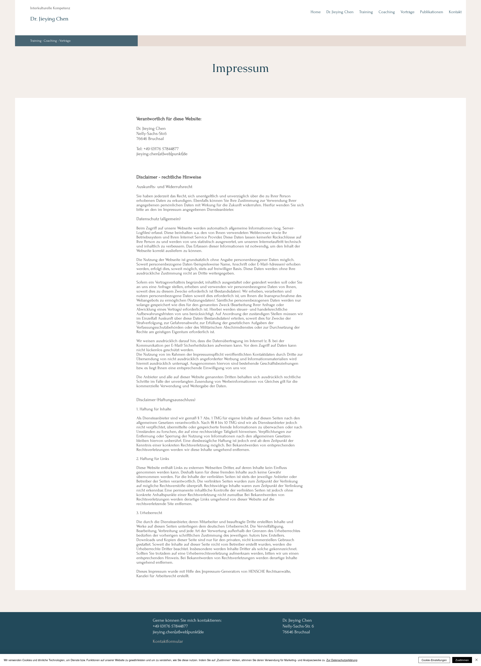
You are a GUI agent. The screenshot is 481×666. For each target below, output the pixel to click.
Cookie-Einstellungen (434, 660)
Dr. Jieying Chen (49, 18)
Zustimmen (462, 660)
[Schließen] (476, 660)
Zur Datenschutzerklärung (341, 660)
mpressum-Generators (221, 571)
